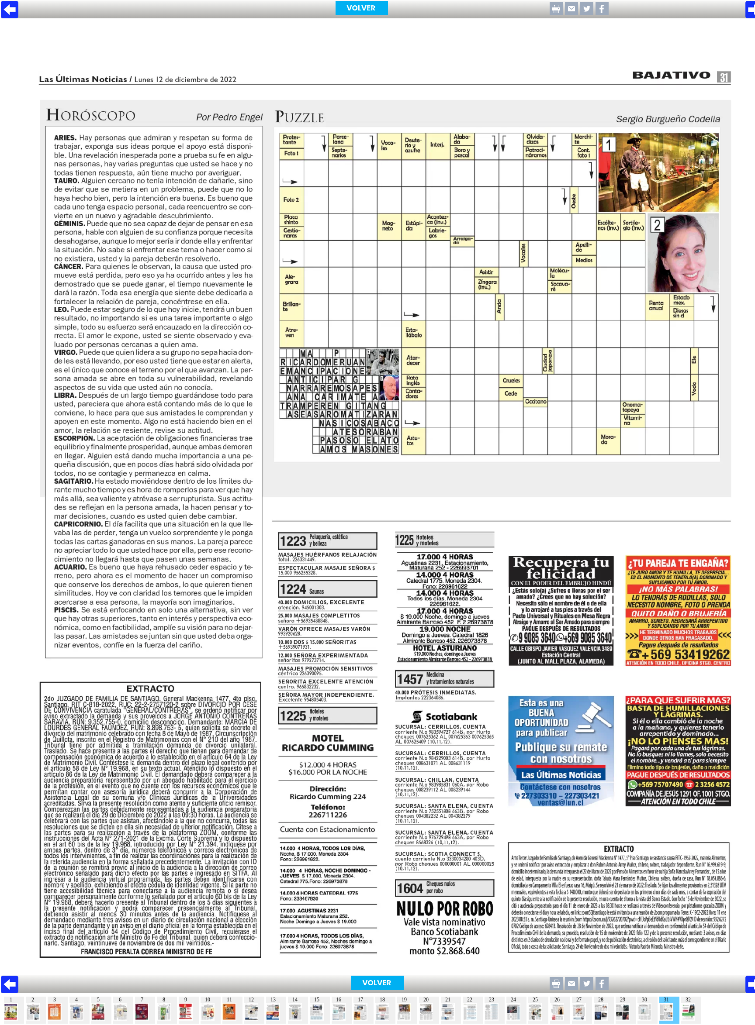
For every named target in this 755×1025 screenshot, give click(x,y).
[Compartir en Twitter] (586, 13)
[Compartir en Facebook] (602, 13)
